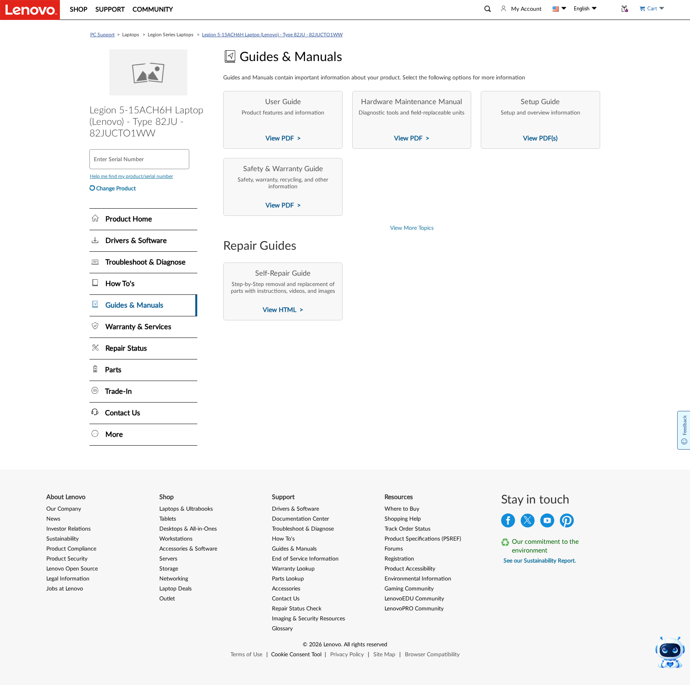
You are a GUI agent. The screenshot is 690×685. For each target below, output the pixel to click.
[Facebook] (508, 522)
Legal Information (67, 579)
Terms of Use (246, 654)
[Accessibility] (607, 9)
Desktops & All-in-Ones (188, 529)
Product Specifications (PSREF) (423, 539)
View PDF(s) (540, 138)
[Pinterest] (567, 522)
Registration (399, 559)
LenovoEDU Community (414, 599)
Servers (168, 559)
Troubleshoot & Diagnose (303, 529)
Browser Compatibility (432, 654)
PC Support (102, 34)
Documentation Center (300, 519)
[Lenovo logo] (30, 10)
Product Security (66, 559)
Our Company (63, 509)
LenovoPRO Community (414, 609)
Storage (168, 569)
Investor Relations (68, 529)
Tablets (167, 519)
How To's (283, 539)
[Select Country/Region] (559, 8)
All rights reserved (365, 644)
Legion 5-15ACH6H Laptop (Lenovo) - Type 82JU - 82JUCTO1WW (272, 34)
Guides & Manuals (294, 549)
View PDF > (283, 138)
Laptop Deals (175, 589)
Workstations (175, 539)
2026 (315, 644)
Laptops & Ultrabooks (186, 509)
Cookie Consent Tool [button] (296, 654)
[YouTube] (547, 522)
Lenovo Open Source (72, 569)
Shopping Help (403, 519)
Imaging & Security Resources (308, 619)
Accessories (286, 589)
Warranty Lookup (293, 569)
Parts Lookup (288, 579)
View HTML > (283, 310)
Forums (394, 549)
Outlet (167, 599)
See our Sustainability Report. (540, 561)
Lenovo (332, 644)
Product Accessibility (410, 569)
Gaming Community (409, 589)
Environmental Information (418, 579)
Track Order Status (407, 529)
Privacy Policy (347, 654)
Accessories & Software (188, 549)
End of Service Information (305, 559)
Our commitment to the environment (545, 546)
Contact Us (285, 599)
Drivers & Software (295, 509)
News (53, 519)
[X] (528, 522)
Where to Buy (402, 509)
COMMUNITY (153, 9)
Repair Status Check (296, 609)
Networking (173, 579)
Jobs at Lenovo (64, 589)
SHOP (78, 9)
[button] (487, 9)
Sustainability (62, 539)
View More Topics (412, 228)
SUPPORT (110, 9)
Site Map (384, 654)
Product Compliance (71, 549)
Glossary (282, 629)
